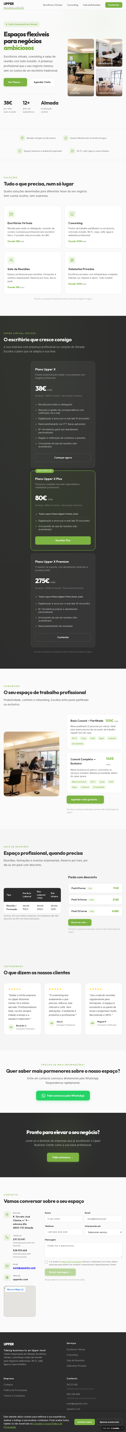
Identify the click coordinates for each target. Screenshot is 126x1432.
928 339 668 (20, 1250)
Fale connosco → (63, 1157)
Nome (48, 1213)
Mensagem (50, 1239)
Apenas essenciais (109, 1422)
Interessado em (93, 1226)
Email (87, 1213)
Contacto (8, 1384)
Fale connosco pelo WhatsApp (65, 1095)
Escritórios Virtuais (52, 5)
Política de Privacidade (71, 1262)
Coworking (72, 5)
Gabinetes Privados (77, 1365)
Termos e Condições (14, 1395)
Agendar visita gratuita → (85, 799)
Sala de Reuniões (91, 5)
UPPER (14, 5)
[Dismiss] (122, 1428)
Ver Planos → (15, 82)
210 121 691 (19, 1239)
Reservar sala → (79, 922)
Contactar (113, 5)
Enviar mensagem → (60, 1272)
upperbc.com (73, 1409)
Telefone (49, 1226)
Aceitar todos (84, 1422)
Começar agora (63, 457)
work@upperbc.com (24, 1267)
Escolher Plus (63, 540)
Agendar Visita (42, 82)
